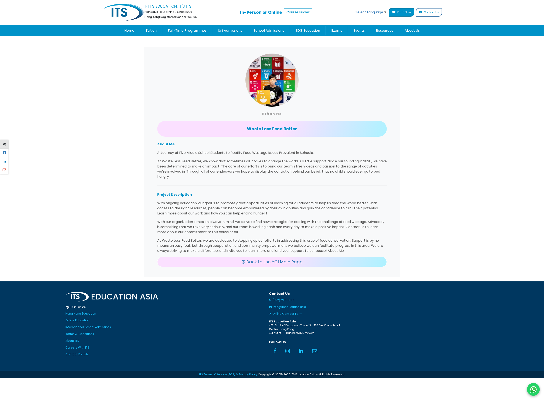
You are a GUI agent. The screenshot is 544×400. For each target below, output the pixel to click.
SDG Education (307, 30)
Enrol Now (404, 12)
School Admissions (269, 30)
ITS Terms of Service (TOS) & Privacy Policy (228, 374)
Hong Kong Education (80, 314)
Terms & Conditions (79, 334)
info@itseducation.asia (289, 307)
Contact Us (431, 12)
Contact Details (76, 354)
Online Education (77, 320)
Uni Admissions (230, 30)
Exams (336, 30)
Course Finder (298, 12)
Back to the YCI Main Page (274, 262)
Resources (384, 30)
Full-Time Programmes (187, 30)
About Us (412, 30)
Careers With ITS (77, 348)
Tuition (151, 30)
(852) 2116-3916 (282, 300)
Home (129, 30)
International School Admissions (88, 327)
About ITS (72, 341)
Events (359, 30)
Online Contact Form (287, 314)
